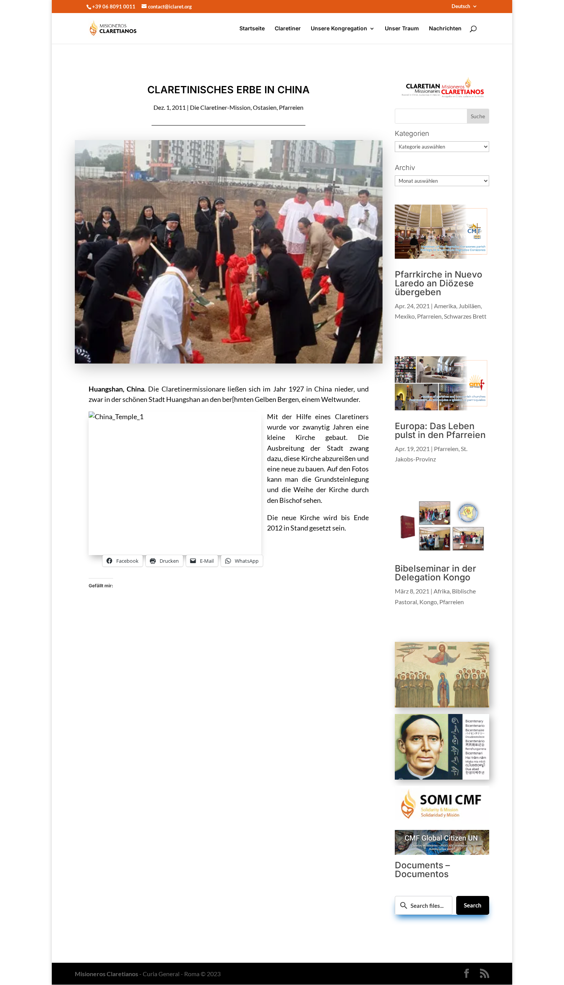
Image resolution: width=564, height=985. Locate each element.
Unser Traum (402, 28)
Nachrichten (445, 28)
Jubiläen (469, 305)
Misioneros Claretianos (106, 973)
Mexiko (405, 316)
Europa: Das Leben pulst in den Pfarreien (440, 430)
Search (473, 905)
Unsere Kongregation (339, 28)
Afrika (442, 591)
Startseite (252, 28)
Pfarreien (291, 107)
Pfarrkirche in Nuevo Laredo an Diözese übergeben (438, 283)
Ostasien (265, 107)
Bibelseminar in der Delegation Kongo (435, 573)
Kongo (428, 601)
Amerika (445, 305)
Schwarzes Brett (465, 316)
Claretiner (288, 28)
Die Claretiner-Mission (220, 107)
